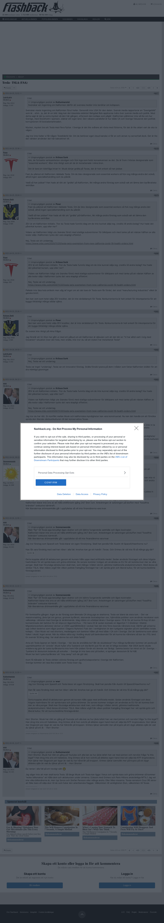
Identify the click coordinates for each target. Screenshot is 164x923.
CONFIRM (51, 482)
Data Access (82, 494)
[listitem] (82, 472)
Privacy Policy (100, 494)
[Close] (137, 429)
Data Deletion (64, 494)
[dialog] (82, 461)
